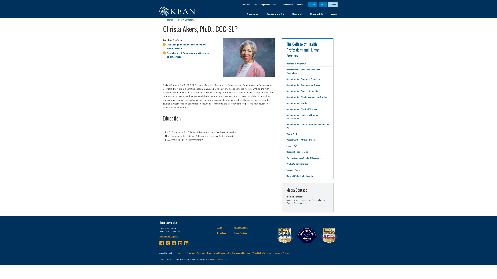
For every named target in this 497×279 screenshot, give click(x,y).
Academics (252, 13)
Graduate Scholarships (297, 163)
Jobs (219, 227)
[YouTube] (174, 243)
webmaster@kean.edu (220, 259)
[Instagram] (180, 243)
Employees (265, 4)
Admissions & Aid (275, 13)
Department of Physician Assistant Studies (306, 97)
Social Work (291, 134)
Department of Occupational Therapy (303, 85)
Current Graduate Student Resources (304, 158)
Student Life (316, 13)
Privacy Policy (240, 227)
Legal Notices (240, 233)
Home (170, 19)
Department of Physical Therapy (301, 109)
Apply (312, 4)
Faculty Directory (185, 19)
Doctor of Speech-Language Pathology (189, 253)
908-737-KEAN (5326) (169, 236)
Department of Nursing (297, 103)
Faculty (289, 146)
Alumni (255, 4)
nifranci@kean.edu (301, 203)
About (334, 13)
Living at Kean (293, 170)
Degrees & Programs (296, 63)
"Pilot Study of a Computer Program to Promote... (271, 253)
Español (333, 4)
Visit (323, 4)
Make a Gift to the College (298, 176)
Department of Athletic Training (301, 139)
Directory (221, 233)
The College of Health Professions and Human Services (187, 46)
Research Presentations (298, 151)
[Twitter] (168, 243)
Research (297, 13)
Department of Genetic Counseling (302, 91)
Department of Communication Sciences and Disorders (188, 55)
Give (274, 4)
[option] (333, 4)
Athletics (246, 4)
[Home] (177, 11)
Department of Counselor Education (303, 79)
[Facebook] (161, 243)
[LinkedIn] (186, 243)
